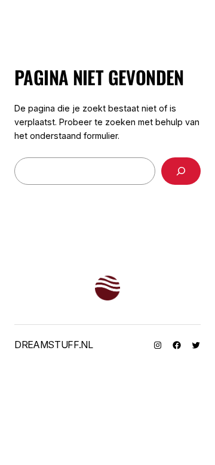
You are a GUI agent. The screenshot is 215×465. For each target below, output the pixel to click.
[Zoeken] (181, 171)
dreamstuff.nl (53, 345)
